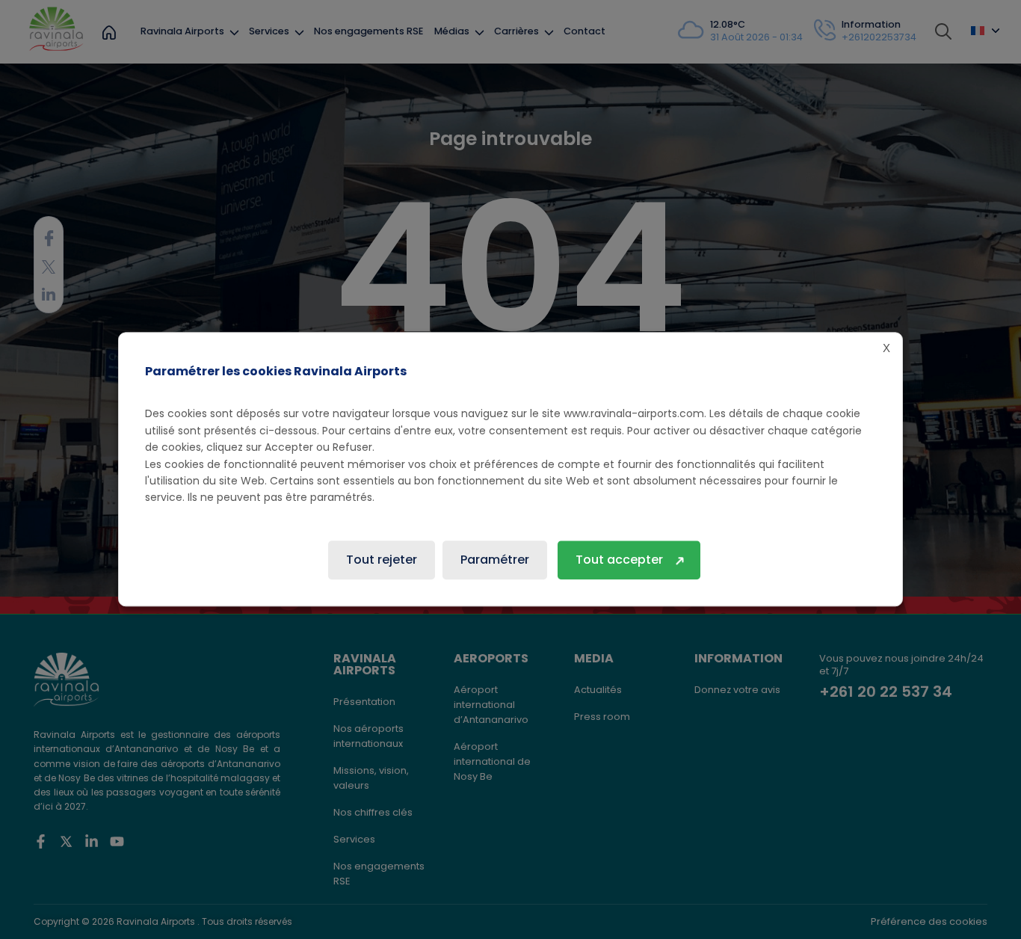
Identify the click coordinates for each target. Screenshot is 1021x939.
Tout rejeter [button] (381, 560)
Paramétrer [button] (494, 560)
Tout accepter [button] (619, 560)
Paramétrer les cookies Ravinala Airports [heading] (276, 371)
